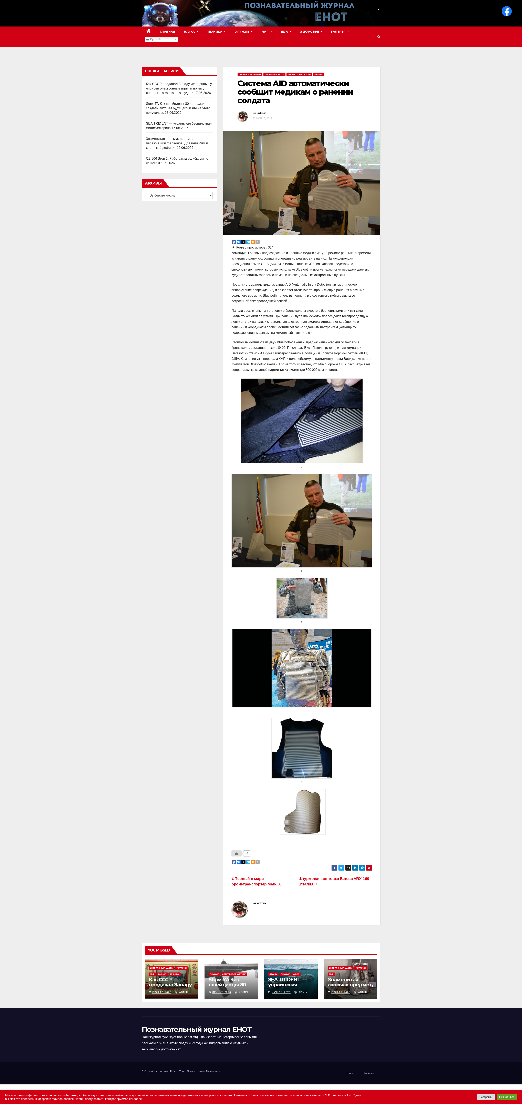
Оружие (242, 31)
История (182, 968)
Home (350, 1073)
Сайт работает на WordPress (160, 1071)
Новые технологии (299, 74)
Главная (167, 31)
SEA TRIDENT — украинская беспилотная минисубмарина (288, 987)
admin (261, 113)
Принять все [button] (506, 1096)
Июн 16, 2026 (281, 992)
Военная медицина (250, 74)
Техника (215, 31)
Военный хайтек (274, 74)
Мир (265, 31)
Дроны (273, 974)
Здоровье (310, 31)
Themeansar (213, 1071)
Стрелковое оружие (234, 974)
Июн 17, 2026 (161, 992)
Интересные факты (161, 968)
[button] (378, 36)
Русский (154, 39)
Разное (162, 974)
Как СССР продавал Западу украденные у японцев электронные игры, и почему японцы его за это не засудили (179, 88)
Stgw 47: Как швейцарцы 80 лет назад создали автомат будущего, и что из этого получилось (178, 108)
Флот (296, 974)
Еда (285, 31)
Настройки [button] (485, 1096)
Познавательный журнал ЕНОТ (196, 1029)
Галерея (338, 31)
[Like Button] (236, 853)
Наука (190, 31)
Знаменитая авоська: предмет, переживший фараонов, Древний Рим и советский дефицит (177, 143)
